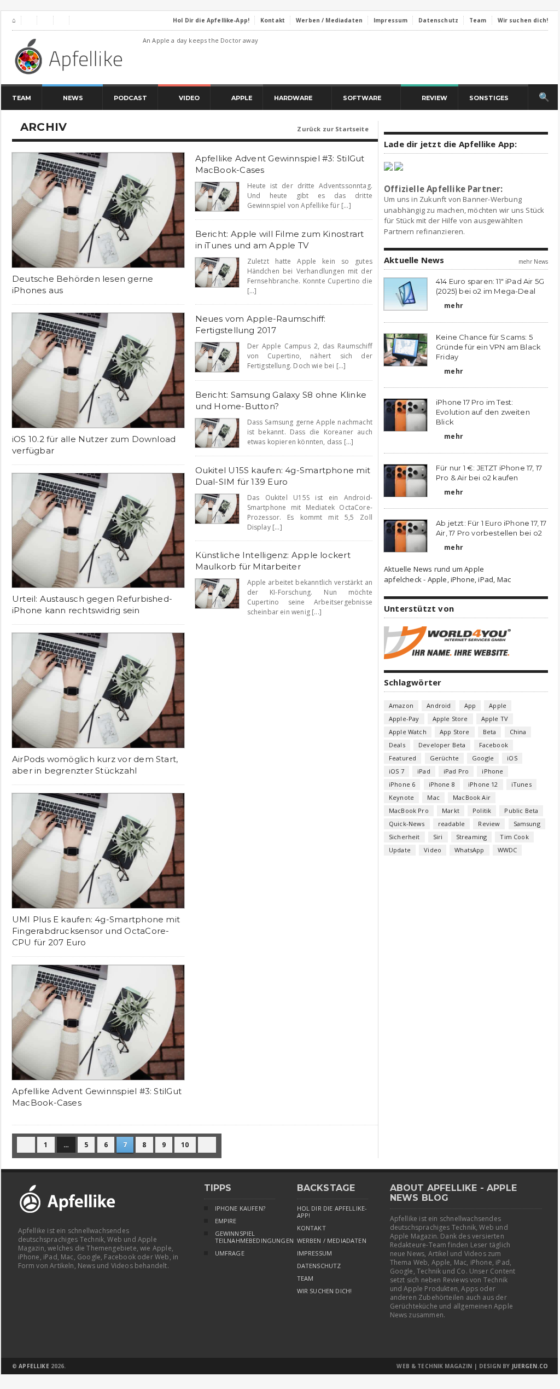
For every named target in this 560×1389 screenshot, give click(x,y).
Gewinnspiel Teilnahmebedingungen (245, 1237)
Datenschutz (319, 1266)
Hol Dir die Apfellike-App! (332, 1212)
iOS (512, 758)
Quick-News (407, 824)
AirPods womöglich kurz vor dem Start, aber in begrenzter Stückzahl (95, 765)
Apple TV (494, 718)
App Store (455, 732)
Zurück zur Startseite (337, 129)
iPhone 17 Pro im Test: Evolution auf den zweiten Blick (483, 412)
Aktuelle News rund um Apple (434, 569)
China (518, 732)
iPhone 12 (483, 784)
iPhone (492, 771)
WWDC (507, 850)
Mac (433, 797)
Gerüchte (444, 758)
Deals (397, 745)
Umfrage (229, 1253)
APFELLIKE (34, 1366)
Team (305, 1278)
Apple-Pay (404, 718)
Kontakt (311, 1228)
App (470, 705)
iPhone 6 (402, 784)
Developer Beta (441, 745)
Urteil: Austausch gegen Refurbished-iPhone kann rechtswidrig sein (92, 604)
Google (483, 758)
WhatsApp (469, 850)
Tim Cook (514, 837)
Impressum (314, 1253)
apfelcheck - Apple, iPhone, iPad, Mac (447, 579)
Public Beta (521, 810)
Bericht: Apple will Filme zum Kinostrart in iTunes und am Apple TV (279, 240)
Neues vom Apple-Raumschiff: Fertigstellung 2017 (260, 324)
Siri (438, 837)
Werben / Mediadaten (331, 1241)
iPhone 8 (442, 784)
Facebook (493, 745)
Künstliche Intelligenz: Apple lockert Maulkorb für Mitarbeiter (273, 561)
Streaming (471, 837)
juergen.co (530, 1366)
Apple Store (450, 718)
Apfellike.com (70, 56)
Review (489, 824)
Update (400, 850)
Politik (481, 810)
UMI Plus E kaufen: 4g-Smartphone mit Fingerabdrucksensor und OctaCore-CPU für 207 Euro (96, 931)
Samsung (527, 824)
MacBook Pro (409, 810)
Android (439, 705)
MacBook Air (472, 797)
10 (185, 1144)
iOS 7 (396, 771)
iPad (423, 771)
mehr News (533, 261)
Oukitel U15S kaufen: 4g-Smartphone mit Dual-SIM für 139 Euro (283, 476)
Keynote (401, 797)
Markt (450, 810)
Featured (402, 758)
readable (451, 824)
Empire (226, 1221)
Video (432, 850)
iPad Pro (456, 771)
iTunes (521, 784)
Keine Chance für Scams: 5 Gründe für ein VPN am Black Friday (488, 347)
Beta (490, 732)
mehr (449, 305)
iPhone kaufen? (240, 1208)
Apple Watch (408, 732)
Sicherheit (404, 837)
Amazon (401, 705)
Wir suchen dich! (324, 1291)
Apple (497, 705)
